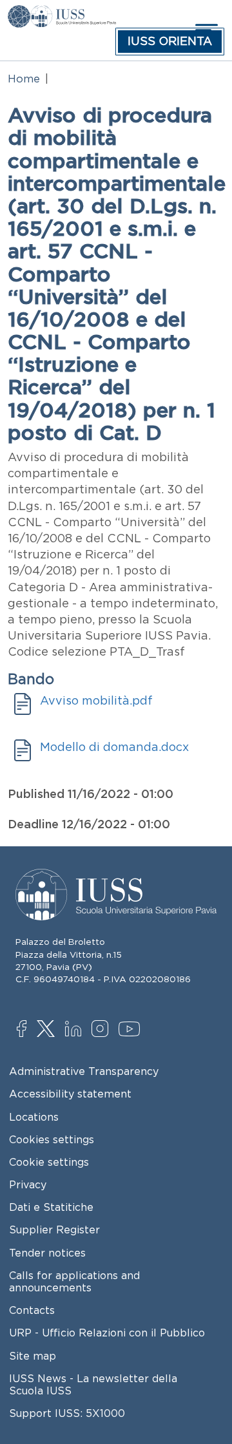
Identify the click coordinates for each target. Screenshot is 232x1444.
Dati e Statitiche (51, 1207)
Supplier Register (54, 1229)
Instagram (103, 1030)
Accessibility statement (70, 1093)
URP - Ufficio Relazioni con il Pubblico (107, 1332)
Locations (34, 1117)
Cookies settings (51, 1139)
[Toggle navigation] (205, 30)
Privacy (27, 1184)
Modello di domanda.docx (114, 747)
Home (24, 78)
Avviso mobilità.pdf (96, 700)
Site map (32, 1356)
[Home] (73, 14)
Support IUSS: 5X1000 (67, 1413)
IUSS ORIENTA (170, 41)
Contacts (32, 1310)
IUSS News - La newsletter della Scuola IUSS (93, 1384)
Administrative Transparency (84, 1071)
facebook (28, 1030)
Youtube (130, 1031)
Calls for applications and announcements (74, 1281)
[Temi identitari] (19, 14)
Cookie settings (49, 1162)
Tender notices (47, 1253)
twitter (48, 1030)
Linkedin (76, 1030)
